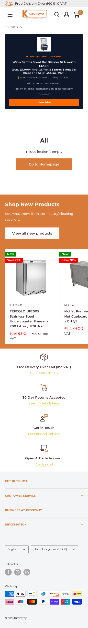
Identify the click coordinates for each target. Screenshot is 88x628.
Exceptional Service (44, 434)
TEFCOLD (16, 305)
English (13, 549)
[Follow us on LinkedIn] (26, 572)
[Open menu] (10, 15)
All (21, 27)
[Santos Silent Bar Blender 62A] (44, 44)
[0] (76, 15)
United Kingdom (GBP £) (50, 549)
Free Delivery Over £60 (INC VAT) (41, 3)
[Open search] (57, 14)
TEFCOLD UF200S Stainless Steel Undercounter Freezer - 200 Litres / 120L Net (29, 318)
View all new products (32, 233)
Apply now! (44, 464)
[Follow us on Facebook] (8, 572)
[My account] (66, 14)
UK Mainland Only (44, 373)
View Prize (44, 102)
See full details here (44, 403)
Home (10, 27)
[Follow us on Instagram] (17, 572)
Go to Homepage (44, 164)
